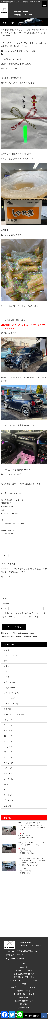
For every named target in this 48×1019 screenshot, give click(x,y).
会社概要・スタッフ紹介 (24, 994)
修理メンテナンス (11, 693)
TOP (24, 964)
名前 (4, 598)
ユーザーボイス (10, 698)
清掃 (5, 661)
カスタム (7, 790)
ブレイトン (8, 800)
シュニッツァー (10, 795)
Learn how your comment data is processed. (20, 636)
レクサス (7, 666)
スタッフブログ (10, 51)
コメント (6, 577)
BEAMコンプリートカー (14, 714)
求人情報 (24, 1004)
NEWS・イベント (23, 51)
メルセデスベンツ (11, 655)
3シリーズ (8, 730)
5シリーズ (8, 741)
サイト (4, 608)
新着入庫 (7, 709)
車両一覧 (24, 967)
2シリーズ (8, 725)
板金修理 (7, 806)
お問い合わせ (24, 997)
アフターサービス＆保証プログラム (24, 980)
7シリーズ (8, 752)
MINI (33, 51)
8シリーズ (8, 757)
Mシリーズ (8, 779)
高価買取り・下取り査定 (24, 977)
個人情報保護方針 (24, 1007)
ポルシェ (7, 671)
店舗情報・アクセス (24, 991)
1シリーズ (8, 720)
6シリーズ (8, 747)
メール (5, 603)
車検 (24, 984)
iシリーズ (8, 768)
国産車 (6, 677)
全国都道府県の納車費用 (24, 974)
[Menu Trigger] (44, 4)
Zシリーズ (8, 773)
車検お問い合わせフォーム (24, 1001)
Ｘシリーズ (8, 763)
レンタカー (8, 650)
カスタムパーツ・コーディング (24, 987)
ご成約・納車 (9, 688)
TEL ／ (14, 959)
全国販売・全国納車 (24, 970)
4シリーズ (8, 736)
